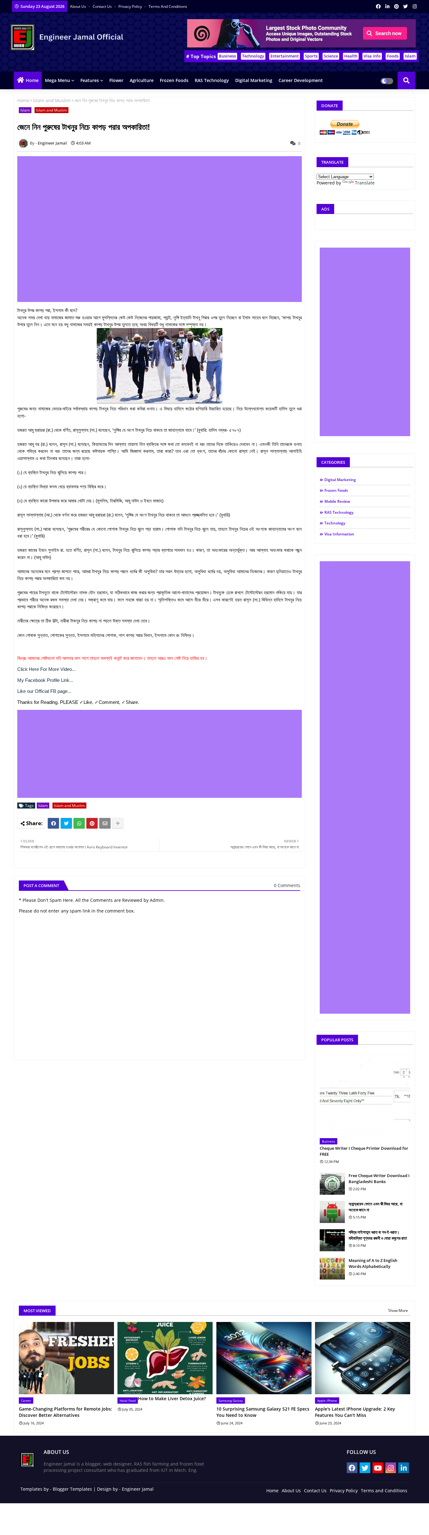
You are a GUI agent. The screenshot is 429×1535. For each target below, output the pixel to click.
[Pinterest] (92, 823)
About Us (78, 6)
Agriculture (142, 80)
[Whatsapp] (79, 823)
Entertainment (284, 56)
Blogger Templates (72, 1489)
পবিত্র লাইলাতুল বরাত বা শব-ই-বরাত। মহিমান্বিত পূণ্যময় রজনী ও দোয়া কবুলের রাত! (378, 1235)
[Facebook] (53, 823)
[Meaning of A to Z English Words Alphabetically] (332, 1269)
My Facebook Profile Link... (45, 680)
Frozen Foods (174, 80)
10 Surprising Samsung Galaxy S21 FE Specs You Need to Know (262, 1412)
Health (350, 56)
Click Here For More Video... (46, 669)
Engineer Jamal (138, 1489)
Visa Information (339, 534)
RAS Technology (212, 80)
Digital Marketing (253, 80)
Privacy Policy (130, 6)
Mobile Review (337, 501)
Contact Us (315, 1491)
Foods (393, 56)
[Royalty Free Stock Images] (301, 46)
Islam (410, 56)
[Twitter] (66, 823)
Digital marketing (340, 479)
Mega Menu (57, 80)
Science (331, 56)
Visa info (372, 56)
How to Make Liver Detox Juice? (172, 1398)
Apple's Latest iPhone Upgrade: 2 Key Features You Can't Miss (355, 1412)
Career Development (301, 80)
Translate (365, 183)
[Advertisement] (163, 229)
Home (32, 80)
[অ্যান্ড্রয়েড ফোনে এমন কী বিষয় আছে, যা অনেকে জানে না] (332, 1212)
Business (227, 56)
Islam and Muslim (52, 100)
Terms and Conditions (168, 6)
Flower (116, 80)
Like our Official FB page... (44, 691)
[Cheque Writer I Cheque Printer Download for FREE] (365, 1094)
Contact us (103, 6)
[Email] (105, 823)
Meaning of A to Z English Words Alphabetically (373, 1263)
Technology (253, 56)
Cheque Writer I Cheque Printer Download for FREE (364, 1151)
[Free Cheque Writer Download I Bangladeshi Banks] (332, 1184)
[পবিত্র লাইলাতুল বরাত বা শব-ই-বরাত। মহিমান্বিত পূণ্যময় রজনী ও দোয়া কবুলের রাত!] (332, 1240)
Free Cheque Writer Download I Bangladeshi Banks (379, 1178)
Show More (398, 1310)
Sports (311, 56)
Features (89, 80)
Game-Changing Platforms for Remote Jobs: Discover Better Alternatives (65, 1412)
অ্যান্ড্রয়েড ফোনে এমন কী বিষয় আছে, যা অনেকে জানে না (376, 1206)
